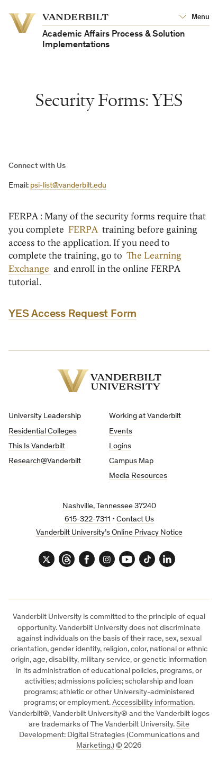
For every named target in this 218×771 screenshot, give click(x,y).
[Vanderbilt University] (109, 380)
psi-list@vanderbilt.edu (68, 186)
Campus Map (131, 461)
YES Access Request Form (72, 314)
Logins (120, 446)
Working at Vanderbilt (145, 416)
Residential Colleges (42, 432)
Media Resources (138, 476)
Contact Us (135, 520)
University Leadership (44, 416)
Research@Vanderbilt (44, 461)
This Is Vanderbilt (36, 446)
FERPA (84, 229)
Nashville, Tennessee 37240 (109, 506)
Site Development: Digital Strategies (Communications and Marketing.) (109, 735)
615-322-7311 (88, 520)
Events (120, 432)
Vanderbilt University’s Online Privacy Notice (109, 533)
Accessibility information (152, 703)
